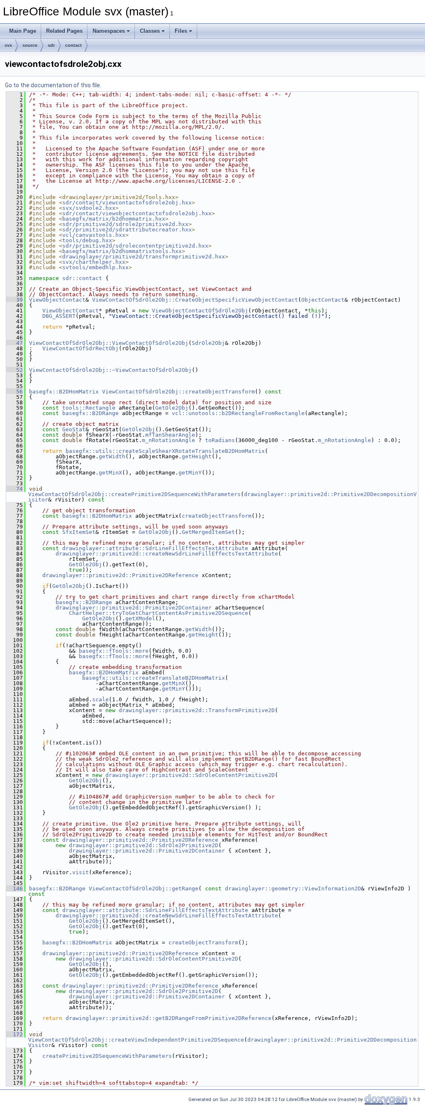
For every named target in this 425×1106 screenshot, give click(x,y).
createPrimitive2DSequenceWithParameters (107, 1056)
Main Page (22, 31)
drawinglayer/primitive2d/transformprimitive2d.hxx (143, 256)
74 (14, 489)
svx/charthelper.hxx (93, 262)
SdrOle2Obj (208, 343)
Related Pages (64, 31)
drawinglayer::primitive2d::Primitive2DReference (120, 575)
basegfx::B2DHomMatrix (64, 391)
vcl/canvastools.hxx (93, 235)
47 (14, 343)
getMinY (190, 472)
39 (14, 300)
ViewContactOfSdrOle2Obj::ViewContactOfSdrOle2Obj (108, 343)
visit (80, 872)
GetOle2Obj (171, 408)
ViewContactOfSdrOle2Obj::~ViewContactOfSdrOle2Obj (110, 370)
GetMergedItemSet (208, 532)
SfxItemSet (78, 532)
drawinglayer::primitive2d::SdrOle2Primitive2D (143, 845)
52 (14, 370)
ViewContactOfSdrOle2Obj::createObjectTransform (178, 391)
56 (14, 391)
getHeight (197, 456)
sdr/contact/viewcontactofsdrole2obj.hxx (127, 202)
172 (14, 1034)
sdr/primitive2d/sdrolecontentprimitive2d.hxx (135, 246)
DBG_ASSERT (59, 316)
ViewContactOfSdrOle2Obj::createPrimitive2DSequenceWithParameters (134, 494)
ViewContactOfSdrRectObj (80, 348)
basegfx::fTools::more (114, 651)
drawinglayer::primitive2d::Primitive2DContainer (134, 608)
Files (181, 31)
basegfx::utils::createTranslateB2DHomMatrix (153, 678)
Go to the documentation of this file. (53, 85)
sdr (51, 45)
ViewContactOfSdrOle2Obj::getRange (143, 888)
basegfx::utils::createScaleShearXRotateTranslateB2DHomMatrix (165, 451)
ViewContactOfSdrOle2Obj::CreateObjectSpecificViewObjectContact (195, 300)
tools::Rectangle (88, 408)
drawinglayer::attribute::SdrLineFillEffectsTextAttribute (155, 548)
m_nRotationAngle (168, 440)
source (29, 45)
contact (73, 45)
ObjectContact (322, 300)
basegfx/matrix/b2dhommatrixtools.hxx (122, 251)
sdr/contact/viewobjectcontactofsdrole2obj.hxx (137, 213)
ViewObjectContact (57, 300)
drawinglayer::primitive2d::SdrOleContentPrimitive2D (190, 775)
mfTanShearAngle (170, 435)
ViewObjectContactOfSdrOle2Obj (200, 310)
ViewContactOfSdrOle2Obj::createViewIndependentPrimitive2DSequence (136, 1040)
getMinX (110, 472)
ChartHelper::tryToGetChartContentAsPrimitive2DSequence (158, 613)
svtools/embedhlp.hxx (95, 267)
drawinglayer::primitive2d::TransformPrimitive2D (197, 710)
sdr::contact (82, 278)
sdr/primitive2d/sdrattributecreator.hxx (127, 229)
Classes (150, 31)
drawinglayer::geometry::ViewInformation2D (293, 888)
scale (100, 699)
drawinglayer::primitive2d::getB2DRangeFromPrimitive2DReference (168, 1018)
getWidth (112, 456)
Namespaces (109, 31)
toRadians (220, 440)
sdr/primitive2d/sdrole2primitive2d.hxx (125, 224)
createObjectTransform (217, 516)
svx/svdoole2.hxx (88, 208)
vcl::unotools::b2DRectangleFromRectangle (238, 413)
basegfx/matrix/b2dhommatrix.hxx (113, 219)
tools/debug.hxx (87, 240)
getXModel (140, 618)
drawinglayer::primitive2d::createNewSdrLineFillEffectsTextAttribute (167, 554)
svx (8, 45)
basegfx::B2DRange (90, 413)
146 (14, 888)
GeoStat (73, 429)
